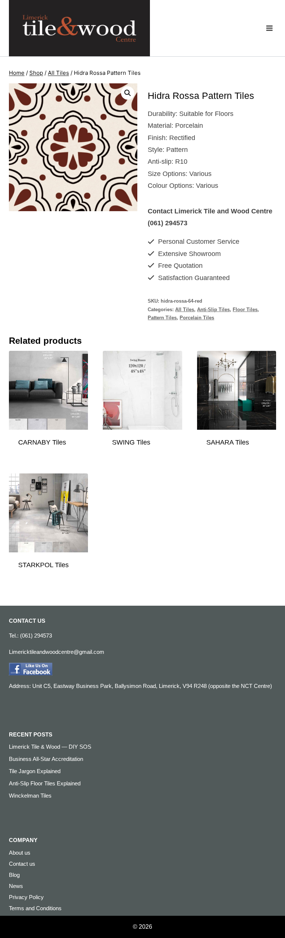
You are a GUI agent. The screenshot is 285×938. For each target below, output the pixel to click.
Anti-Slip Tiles (213, 309)
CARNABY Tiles (42, 442)
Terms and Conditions (35, 908)
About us (19, 852)
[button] (127, 93)
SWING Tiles (131, 442)
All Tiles (184, 309)
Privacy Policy (26, 897)
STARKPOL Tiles (43, 565)
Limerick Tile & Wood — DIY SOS (50, 747)
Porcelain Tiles (197, 317)
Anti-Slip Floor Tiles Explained (45, 783)
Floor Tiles (245, 309)
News (16, 886)
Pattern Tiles (162, 317)
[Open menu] (269, 28)
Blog (14, 875)
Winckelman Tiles (30, 795)
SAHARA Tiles (227, 442)
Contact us (22, 864)
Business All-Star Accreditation (46, 759)
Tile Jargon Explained (34, 771)
